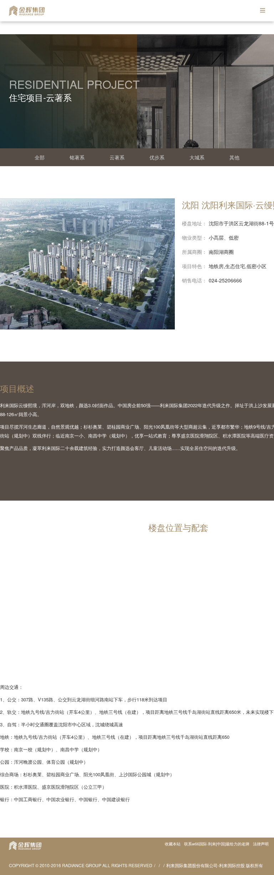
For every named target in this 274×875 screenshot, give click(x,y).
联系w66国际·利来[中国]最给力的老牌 (216, 843)
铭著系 (77, 157)
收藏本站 (173, 843)
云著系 (117, 157)
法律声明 (261, 843)
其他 (234, 157)
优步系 (156, 157)
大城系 (196, 157)
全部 (40, 157)
